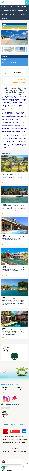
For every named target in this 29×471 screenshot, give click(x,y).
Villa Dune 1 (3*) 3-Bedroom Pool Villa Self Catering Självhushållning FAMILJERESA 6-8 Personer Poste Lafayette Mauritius (13, 238)
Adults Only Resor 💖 (17, 72)
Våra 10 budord (5, 389)
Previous (3, 38)
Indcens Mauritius (6, 64)
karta (4, 26)
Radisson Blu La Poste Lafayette (10, 62)
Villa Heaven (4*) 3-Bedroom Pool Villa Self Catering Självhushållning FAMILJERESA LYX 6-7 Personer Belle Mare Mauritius (14, 269)
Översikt (4, 56)
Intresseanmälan (19, 82)
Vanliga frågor (5, 387)
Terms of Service (7, 470)
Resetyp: (6, 73)
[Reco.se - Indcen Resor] (6, 349)
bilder (4, 24)
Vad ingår (4, 59)
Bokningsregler (19, 387)
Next (26, 38)
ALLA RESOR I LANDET (14, 28)
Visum (3, 392)
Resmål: (6, 71)
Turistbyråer (19, 389)
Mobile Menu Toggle (27, 2)
